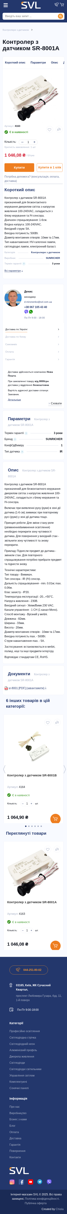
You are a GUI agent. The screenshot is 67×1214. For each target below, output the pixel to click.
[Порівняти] (59, 129)
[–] (21, 139)
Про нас (14, 1106)
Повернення (17, 1150)
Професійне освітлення (24, 1031)
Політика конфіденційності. (42, 1198)
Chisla (60, 1209)
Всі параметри (12, 270)
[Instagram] (12, 1181)
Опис (54, 62)
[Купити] (55, 819)
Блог (12, 1125)
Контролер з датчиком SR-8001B (32, 775)
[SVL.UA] (30, 5)
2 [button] (29, 826)
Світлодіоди (17, 1062)
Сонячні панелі (19, 1088)
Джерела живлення (21, 1056)
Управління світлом (22, 1075)
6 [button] (41, 826)
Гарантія (14, 1144)
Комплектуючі (18, 1081)
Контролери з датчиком (45, 252)
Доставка (15, 1138)
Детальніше (14, 399)
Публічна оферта (36, 1203)
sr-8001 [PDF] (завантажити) (27, 688)
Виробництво (17, 1113)
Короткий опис (15, 62)
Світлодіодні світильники (25, 1069)
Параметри (38, 62)
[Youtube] (30, 1181)
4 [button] (35, 826)
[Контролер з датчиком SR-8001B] (33, 746)
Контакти (15, 1157)
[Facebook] (21, 1181)
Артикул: (9, 126)
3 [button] (32, 826)
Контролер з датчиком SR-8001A (32, 902)
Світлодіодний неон (22, 1043)
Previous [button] (4, 769)
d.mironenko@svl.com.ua (38, 301)
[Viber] (26, 311)
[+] (33, 139)
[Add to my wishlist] (49, 129)
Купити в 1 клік (49, 167)
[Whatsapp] (31, 311)
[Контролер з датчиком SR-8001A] (33, 873)
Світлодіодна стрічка (22, 1037)
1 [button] (25, 826)
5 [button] (38, 826)
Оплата (14, 1132)
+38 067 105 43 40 (35, 307)
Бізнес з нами (18, 1119)
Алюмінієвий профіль (23, 1050)
